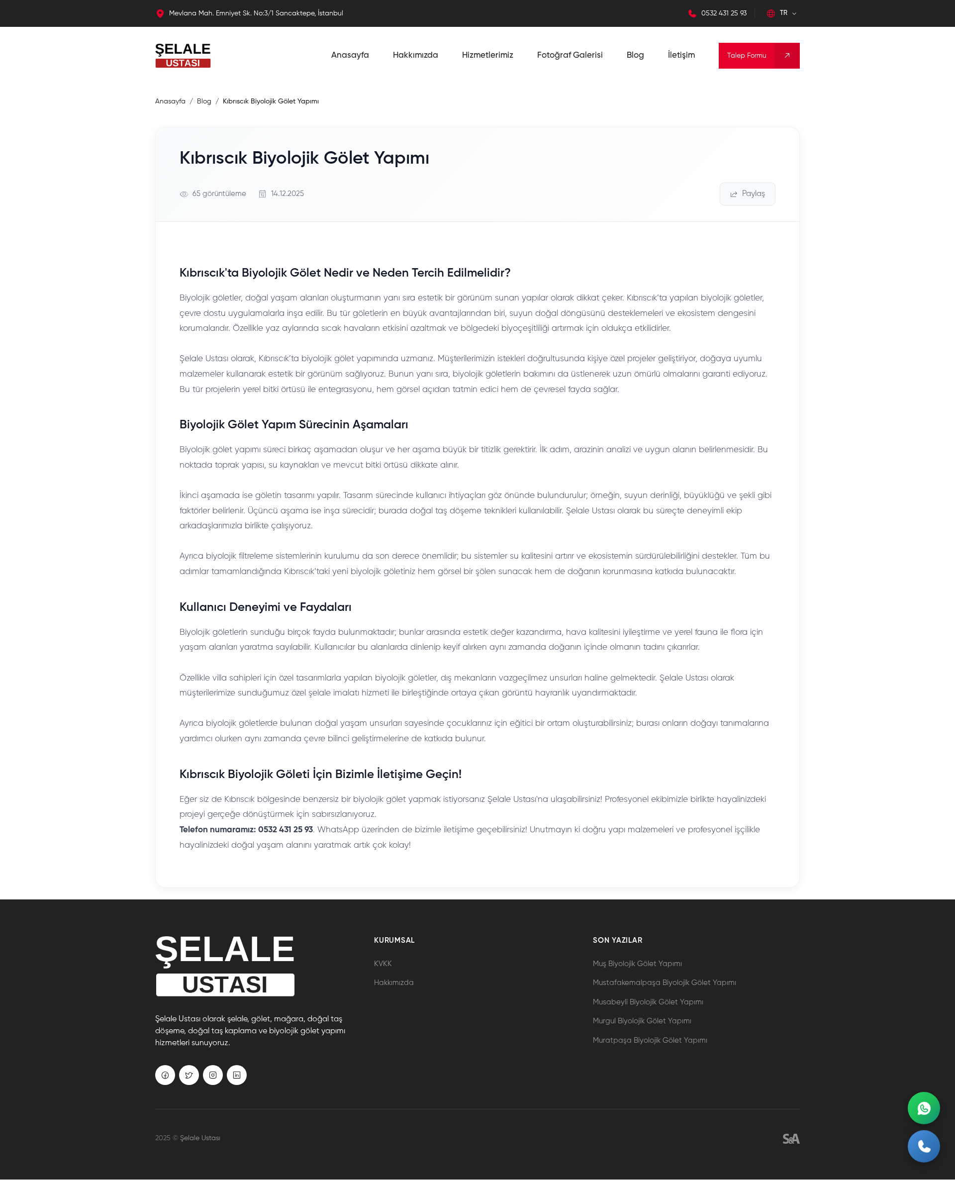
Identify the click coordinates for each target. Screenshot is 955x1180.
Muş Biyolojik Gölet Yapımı (637, 964)
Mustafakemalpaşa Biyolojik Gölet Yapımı (664, 982)
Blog (635, 55)
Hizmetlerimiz (487, 55)
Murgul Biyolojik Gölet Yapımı (642, 1021)
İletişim (681, 55)
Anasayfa (350, 55)
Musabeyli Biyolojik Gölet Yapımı (648, 1002)
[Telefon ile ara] (924, 1149)
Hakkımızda (415, 55)
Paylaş (753, 194)
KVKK (383, 964)
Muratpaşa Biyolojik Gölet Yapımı (650, 1040)
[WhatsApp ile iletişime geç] (924, 1108)
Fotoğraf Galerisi (570, 55)
